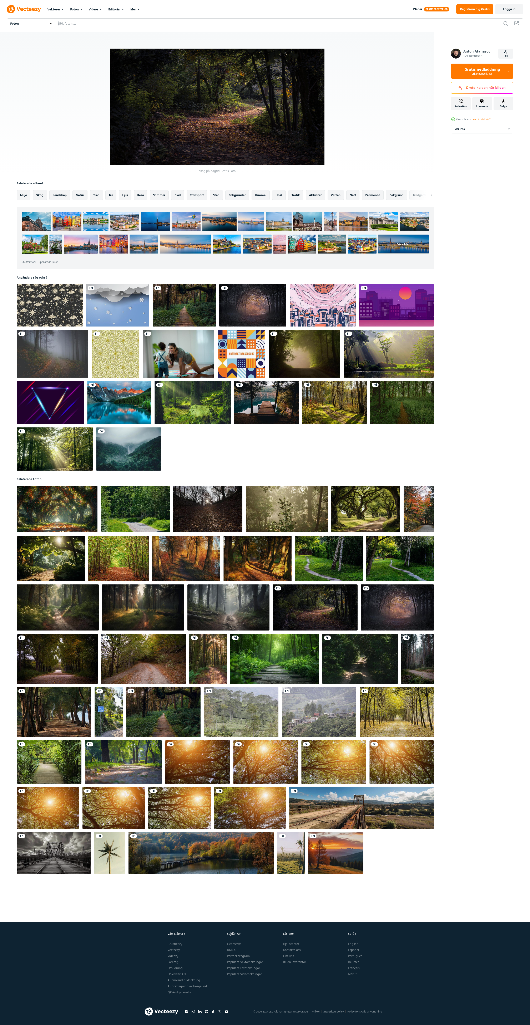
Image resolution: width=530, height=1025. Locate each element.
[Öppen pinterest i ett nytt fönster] (206, 1011)
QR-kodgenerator (180, 992)
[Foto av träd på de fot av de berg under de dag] (241, 712)
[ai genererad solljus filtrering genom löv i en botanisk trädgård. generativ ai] (51, 558)
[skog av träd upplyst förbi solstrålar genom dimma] (287, 509)
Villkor (316, 1011)
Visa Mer (403, 244)
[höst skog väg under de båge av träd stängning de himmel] (118, 558)
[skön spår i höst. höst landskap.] (186, 558)
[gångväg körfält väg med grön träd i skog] (397, 712)
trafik (296, 195)
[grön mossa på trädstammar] (193, 402)
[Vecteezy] (24, 9)
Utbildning (175, 968)
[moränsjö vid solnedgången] (119, 402)
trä (111, 195)
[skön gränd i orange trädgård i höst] (57, 509)
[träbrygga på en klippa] (266, 402)
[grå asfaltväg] (57, 659)
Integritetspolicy (333, 1011)
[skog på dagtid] (315, 607)
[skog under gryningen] (252, 305)
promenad (372, 195)
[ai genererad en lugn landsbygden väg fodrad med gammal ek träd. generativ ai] (365, 509)
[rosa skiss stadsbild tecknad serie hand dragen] (323, 305)
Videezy (173, 956)
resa (140, 195)
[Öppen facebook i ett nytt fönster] (186, 1011)
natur (80, 195)
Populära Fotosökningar (243, 968)
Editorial (114, 9)
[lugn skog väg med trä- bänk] (135, 509)
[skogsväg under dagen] (143, 659)
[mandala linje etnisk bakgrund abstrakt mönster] (115, 354)
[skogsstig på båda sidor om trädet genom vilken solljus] (360, 659)
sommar (159, 195)
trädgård (419, 195)
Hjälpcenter (291, 944)
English (353, 944)
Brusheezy (175, 944)
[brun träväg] (184, 305)
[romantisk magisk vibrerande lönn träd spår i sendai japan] (419, 509)
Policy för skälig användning (364, 1011)
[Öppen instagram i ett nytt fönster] (193, 1011)
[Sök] (505, 23)
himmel (260, 195)
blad (178, 195)
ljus (125, 195)
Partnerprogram (238, 956)
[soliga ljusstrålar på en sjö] (389, 354)
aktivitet (315, 195)
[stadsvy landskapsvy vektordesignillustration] (396, 305)
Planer (417, 9)
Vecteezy (174, 950)
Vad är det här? (481, 119)
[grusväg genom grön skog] (304, 354)
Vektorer (53, 9)
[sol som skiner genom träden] (55, 449)
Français (354, 968)
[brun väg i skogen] (208, 659)
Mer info (459, 129)
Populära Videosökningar (244, 974)
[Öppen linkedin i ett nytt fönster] (200, 1011)
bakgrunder (237, 195)
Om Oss (288, 956)
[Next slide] (427, 195)
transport (197, 195)
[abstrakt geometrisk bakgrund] (241, 354)
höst (279, 195)
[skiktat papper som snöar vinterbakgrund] (117, 305)
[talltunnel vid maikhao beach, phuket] (54, 712)
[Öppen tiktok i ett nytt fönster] (213, 1011)
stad (216, 195)
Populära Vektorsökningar (245, 962)
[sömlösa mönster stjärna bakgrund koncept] (50, 305)
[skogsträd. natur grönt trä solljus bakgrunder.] (197, 762)
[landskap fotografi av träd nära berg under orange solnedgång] (335, 853)
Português (355, 956)
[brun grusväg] (417, 659)
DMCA (231, 950)
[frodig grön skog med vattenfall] (128, 449)
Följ (506, 56)
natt (353, 195)
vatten (335, 195)
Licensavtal (234, 944)
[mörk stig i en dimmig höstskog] (52, 354)
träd (96, 195)
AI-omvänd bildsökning (184, 980)
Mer (133, 9)
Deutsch (353, 962)
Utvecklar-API (177, 974)
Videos (93, 9)
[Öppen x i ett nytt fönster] (220, 1011)
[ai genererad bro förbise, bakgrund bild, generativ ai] (361, 808)
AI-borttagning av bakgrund (187, 986)
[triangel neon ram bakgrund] (50, 402)
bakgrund (396, 195)
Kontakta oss (292, 950)
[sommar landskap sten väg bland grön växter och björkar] (329, 558)
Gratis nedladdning (482, 71)
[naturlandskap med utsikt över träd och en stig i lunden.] (334, 402)
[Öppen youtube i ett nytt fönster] (226, 1011)
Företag (173, 962)
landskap (60, 195)
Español (353, 950)
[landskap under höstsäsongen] (207, 509)
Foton (74, 9)
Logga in (509, 9)
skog (40, 195)
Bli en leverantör (294, 962)
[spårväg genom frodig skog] (402, 402)
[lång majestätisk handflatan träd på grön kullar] (109, 853)
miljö (23, 195)
